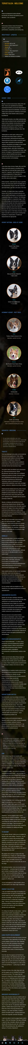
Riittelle (7, 54)
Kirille (6, 49)
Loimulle (7, 51)
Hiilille (6, 52)
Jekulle (6, 47)
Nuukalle (7, 45)
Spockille (7, 43)
